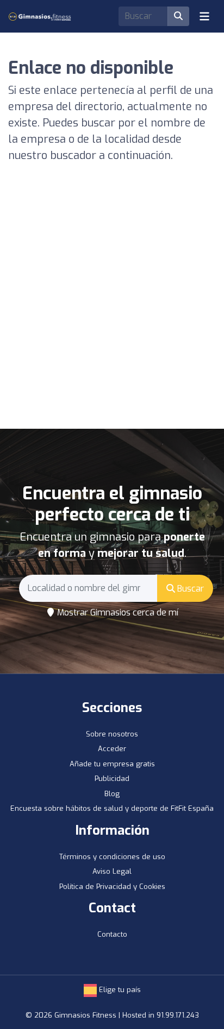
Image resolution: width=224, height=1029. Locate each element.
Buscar (189, 588)
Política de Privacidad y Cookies (112, 886)
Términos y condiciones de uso (112, 856)
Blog (112, 793)
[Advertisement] (112, 311)
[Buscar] (178, 16)
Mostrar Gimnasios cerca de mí (116, 612)
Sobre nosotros (112, 734)
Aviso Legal (112, 871)
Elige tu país (119, 989)
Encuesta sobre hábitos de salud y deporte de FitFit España (112, 808)
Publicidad (112, 778)
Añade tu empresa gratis (112, 763)
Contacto (112, 934)
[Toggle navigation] (204, 16)
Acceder (112, 748)
